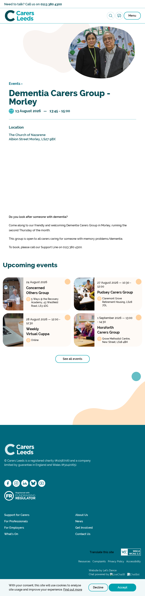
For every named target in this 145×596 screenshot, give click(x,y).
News (79, 521)
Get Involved (84, 527)
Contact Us (82, 534)
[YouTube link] (41, 483)
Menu (132, 15)
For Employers (14, 527)
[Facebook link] (7, 483)
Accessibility (133, 561)
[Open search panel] (111, 16)
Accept (122, 587)
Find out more (72, 589)
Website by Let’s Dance (103, 570)
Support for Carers (16, 515)
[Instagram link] (16, 483)
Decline (98, 587)
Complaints (99, 561)
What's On (11, 534)
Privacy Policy (116, 561)
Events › (15, 83)
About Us (81, 515)
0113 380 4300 (51, 4)
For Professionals (16, 521)
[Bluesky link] (33, 483)
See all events (72, 359)
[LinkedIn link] (24, 483)
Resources (84, 561)
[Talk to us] (119, 16)
